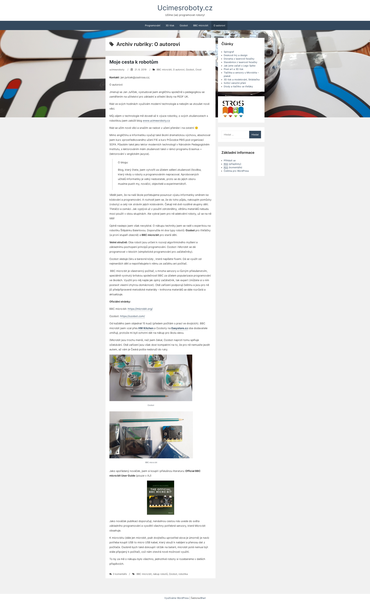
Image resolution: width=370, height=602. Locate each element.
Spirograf (229, 51)
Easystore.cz (179, 328)
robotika (183, 574)
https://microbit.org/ (140, 308)
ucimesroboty (116, 69)
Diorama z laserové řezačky (239, 58)
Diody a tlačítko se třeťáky (238, 86)
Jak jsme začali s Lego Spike (239, 65)
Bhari (203, 598)
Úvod (198, 69)
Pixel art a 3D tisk (233, 69)
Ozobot (184, 25)
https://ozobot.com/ (132, 316)
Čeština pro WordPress (236, 170)
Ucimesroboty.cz (185, 7)
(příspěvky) (232, 163)
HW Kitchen (146, 328)
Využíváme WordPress (176, 598)
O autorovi (219, 25)
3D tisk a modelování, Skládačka (242, 79)
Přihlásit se (230, 160)
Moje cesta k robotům (133, 62)
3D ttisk (170, 25)
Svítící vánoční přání (235, 83)
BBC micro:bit (200, 25)
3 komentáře (120, 574)
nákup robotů (160, 574)
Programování (152, 25)
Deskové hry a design (235, 55)
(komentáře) (233, 167)
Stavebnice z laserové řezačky (240, 62)
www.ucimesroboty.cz (156, 120)
